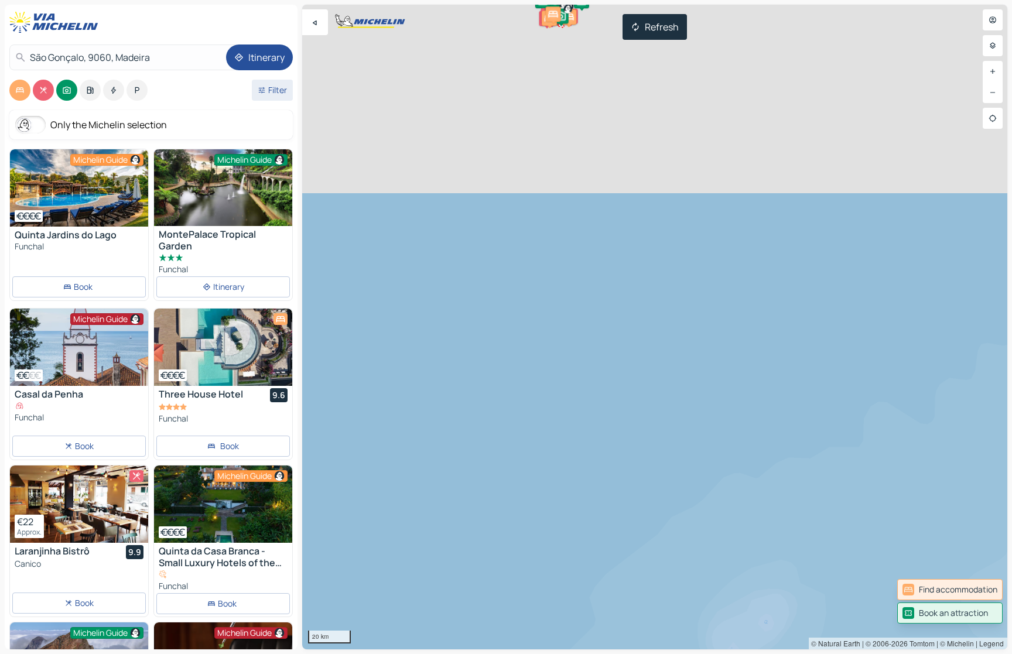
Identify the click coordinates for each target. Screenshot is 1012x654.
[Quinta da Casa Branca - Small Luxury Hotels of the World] (223, 504)
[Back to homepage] (56, 22)
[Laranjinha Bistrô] (79, 504)
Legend (991, 643)
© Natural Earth (835, 643)
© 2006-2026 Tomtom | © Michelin (920, 643)
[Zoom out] (993, 92)
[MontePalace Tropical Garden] (223, 187)
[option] (19, 90)
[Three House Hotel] (223, 347)
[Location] (993, 118)
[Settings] (993, 45)
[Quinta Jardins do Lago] (79, 188)
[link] (950, 589)
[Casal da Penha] (79, 347)
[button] (568, 17)
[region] (654, 327)
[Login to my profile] (993, 19)
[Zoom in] (993, 71)
